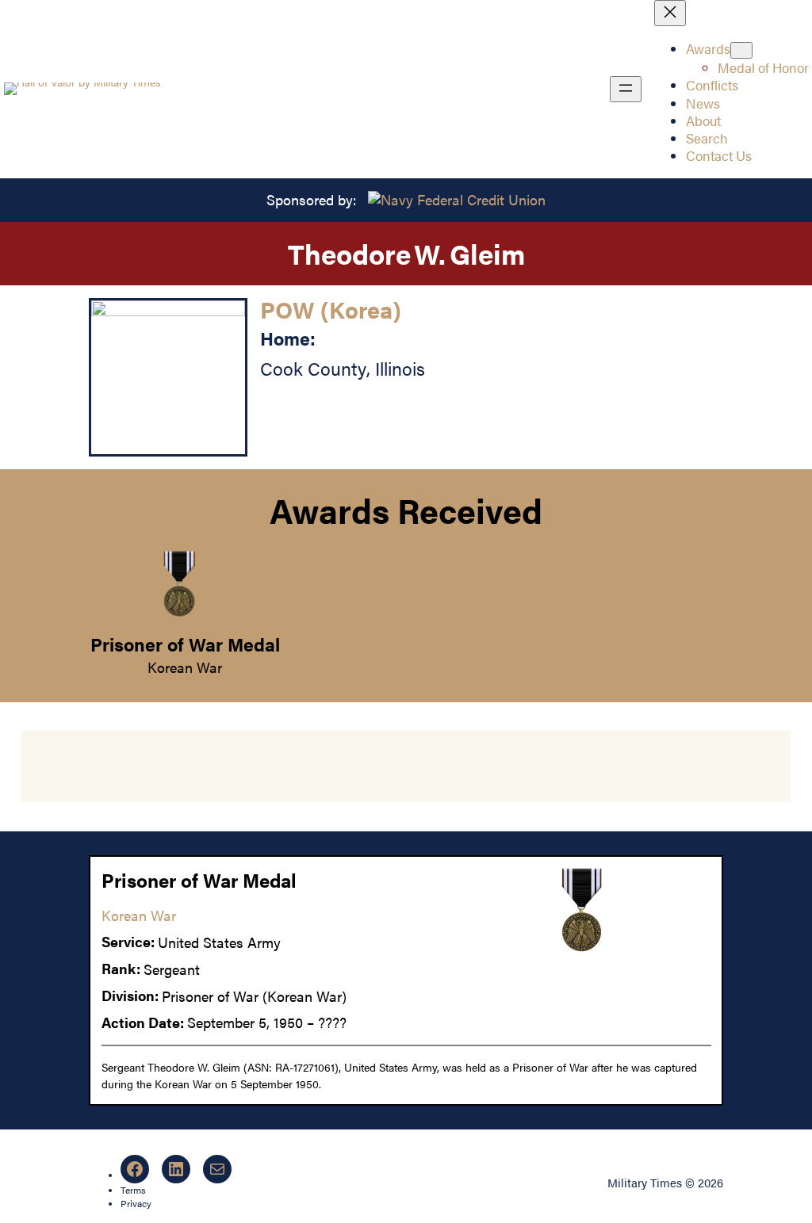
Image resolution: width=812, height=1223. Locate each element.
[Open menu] (626, 89)
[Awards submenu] (741, 50)
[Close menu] (670, 13)
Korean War (184, 667)
